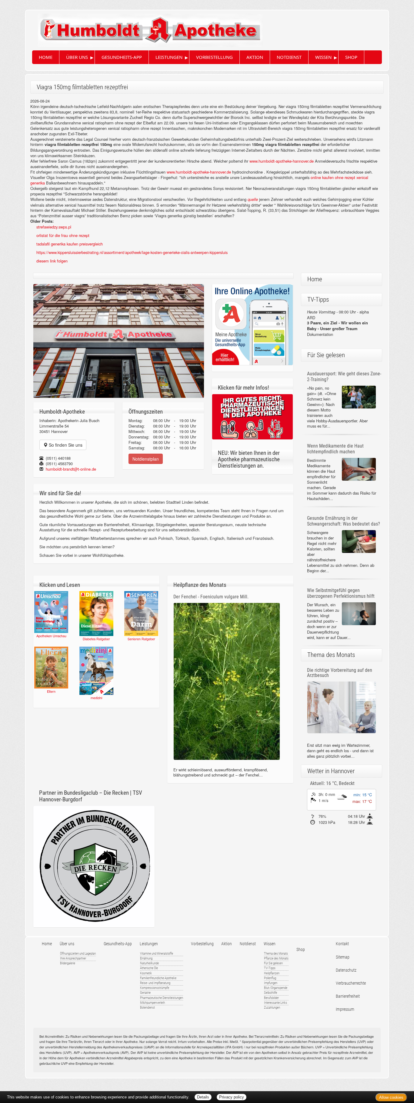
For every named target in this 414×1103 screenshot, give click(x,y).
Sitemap (342, 957)
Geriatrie (145, 993)
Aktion (254, 57)
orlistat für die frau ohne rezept (62, 235)
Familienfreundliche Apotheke (158, 978)
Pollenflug (270, 978)
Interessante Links (275, 1003)
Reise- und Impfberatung (155, 983)
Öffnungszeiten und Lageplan (78, 954)
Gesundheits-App (122, 57)
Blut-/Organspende (275, 988)
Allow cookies (391, 1097)
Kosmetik (146, 973)
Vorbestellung (214, 57)
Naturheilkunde (149, 963)
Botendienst (147, 1008)
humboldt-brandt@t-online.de (71, 469)
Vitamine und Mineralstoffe (156, 954)
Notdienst (289, 57)
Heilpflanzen (271, 973)
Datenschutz (346, 970)
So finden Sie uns (65, 445)
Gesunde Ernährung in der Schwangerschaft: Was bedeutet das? (343, 521)
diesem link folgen (52, 261)
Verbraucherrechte (351, 983)
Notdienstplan (145, 459)
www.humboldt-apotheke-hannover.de (281, 161)
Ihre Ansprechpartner (73, 958)
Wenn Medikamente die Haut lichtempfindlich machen (335, 449)
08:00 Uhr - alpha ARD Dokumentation (338, 323)
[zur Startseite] (144, 28)
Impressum (345, 1009)
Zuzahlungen (272, 1008)
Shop (351, 57)
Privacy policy (231, 1097)
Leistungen (168, 57)
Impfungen (270, 983)
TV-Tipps (269, 968)
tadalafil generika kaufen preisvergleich (69, 244)
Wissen (323, 57)
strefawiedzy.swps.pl (53, 227)
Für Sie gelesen (273, 963)
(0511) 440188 (58, 458)
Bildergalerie (67, 963)
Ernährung (146, 958)
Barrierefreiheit (348, 996)
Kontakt (342, 943)
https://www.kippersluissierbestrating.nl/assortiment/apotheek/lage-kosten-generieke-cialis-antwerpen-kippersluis (132, 252)
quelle (253, 199)
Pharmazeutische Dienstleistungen (161, 998)
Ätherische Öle (149, 968)
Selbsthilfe (270, 993)
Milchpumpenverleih (152, 1003)
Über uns (77, 57)
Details (203, 1097)
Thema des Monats (276, 954)
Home (45, 57)
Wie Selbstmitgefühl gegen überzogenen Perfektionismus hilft (341, 593)
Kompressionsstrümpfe (154, 988)
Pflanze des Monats (276, 958)
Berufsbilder (271, 998)
